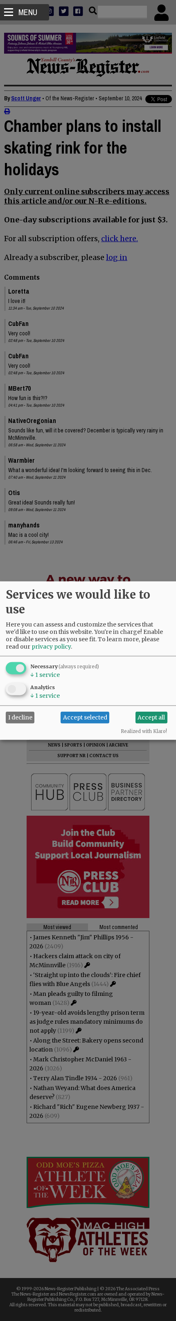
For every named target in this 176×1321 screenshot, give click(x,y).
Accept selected (85, 717)
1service (45, 674)
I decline (20, 717)
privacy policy (51, 646)
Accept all (151, 717)
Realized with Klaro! (144, 731)
